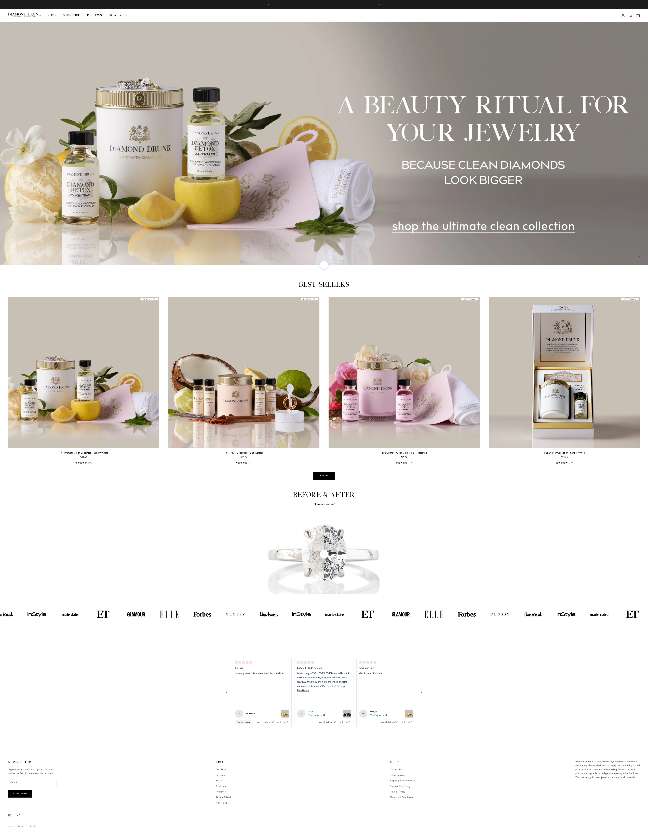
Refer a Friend (223, 797)
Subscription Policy (400, 786)
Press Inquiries (397, 775)
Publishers (221, 792)
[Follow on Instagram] (9, 815)
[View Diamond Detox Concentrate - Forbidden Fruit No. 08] (347, 714)
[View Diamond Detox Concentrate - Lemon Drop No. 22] (285, 714)
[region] (324, 143)
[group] (324, 143)
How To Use (119, 15)
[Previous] (227, 692)
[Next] (421, 692)
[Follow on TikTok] (18, 815)
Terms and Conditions (401, 797)
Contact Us (396, 769)
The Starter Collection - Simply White (564, 453)
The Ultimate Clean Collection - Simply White (83, 453)
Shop (52, 15)
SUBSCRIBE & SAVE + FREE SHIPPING (324, 4)
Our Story (221, 769)
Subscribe (71, 15)
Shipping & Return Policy (403, 780)
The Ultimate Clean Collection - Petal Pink (404, 453)
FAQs (219, 780)
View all (324, 475)
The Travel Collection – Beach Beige (243, 453)
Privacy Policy (397, 792)
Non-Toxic (221, 803)
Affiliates (221, 786)
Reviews (94, 15)
